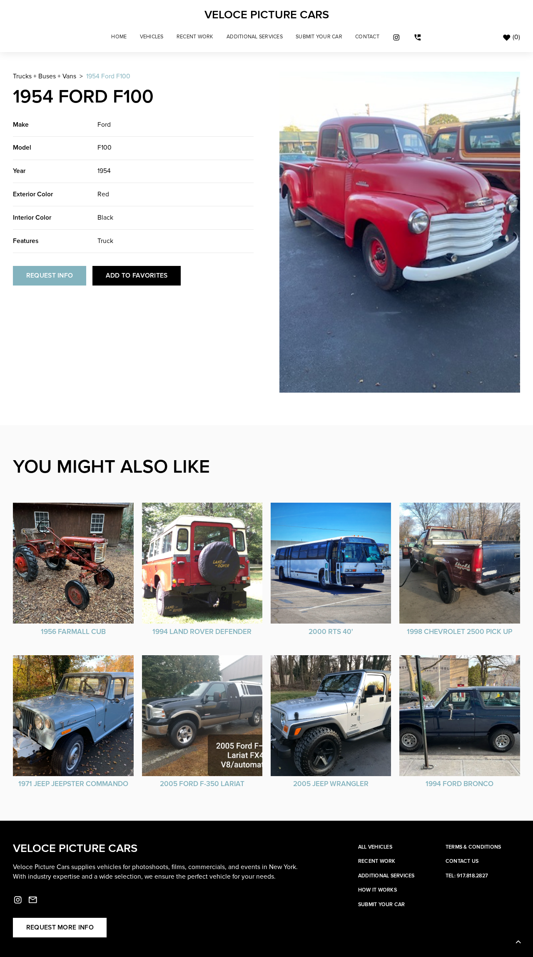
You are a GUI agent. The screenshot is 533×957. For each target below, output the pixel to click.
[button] (151, 37)
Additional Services (255, 37)
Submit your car (381, 905)
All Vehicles (375, 847)
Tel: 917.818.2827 (467, 876)
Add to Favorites (137, 276)
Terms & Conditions (473, 847)
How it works (377, 890)
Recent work (377, 861)
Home (119, 37)
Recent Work (195, 37)
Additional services (386, 876)
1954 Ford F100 (108, 76)
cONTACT (367, 37)
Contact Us (462, 861)
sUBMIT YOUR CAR (319, 37)
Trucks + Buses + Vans (44, 76)
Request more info (60, 928)
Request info (49, 276)
